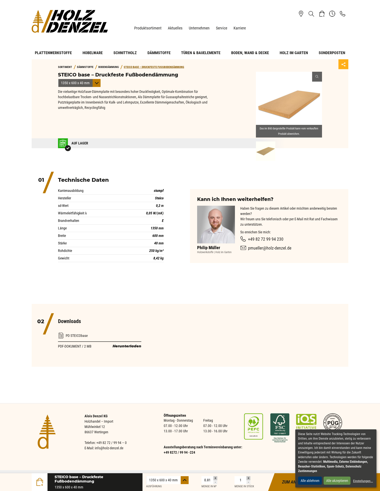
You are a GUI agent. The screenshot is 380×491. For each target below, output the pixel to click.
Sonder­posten (332, 52)
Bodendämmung (108, 67)
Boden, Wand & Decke (250, 52)
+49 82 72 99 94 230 (265, 239)
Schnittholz (125, 52)
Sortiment (65, 67)
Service (221, 28)
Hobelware (93, 52)
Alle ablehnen (310, 481)
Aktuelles (175, 28)
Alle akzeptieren (337, 481)
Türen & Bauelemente (200, 52)
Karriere (240, 28)
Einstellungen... (363, 481)
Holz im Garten (294, 52)
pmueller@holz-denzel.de (269, 248)
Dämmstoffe (159, 52)
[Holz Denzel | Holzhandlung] (71, 21)
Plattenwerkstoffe (53, 52)
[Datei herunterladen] (99, 330)
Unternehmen (199, 28)
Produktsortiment (148, 28)
